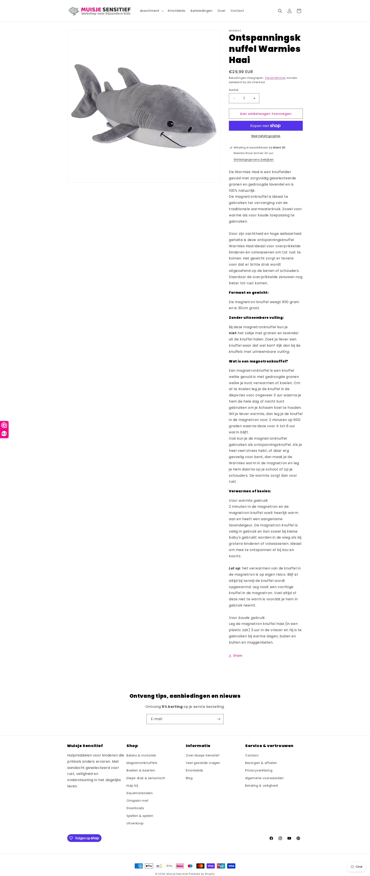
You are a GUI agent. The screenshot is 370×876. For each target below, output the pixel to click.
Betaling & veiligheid (261, 785)
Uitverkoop (135, 823)
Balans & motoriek (141, 755)
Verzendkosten (275, 78)
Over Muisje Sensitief (203, 755)
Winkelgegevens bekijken (254, 159)
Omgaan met (138, 801)
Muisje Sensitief (177, 874)
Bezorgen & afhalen (261, 763)
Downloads (135, 808)
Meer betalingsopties (265, 136)
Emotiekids (194, 770)
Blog (189, 778)
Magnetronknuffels (142, 763)
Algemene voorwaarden (264, 778)
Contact (252, 755)
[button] (151, 10)
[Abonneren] (218, 719)
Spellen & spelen (140, 816)
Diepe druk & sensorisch (146, 778)
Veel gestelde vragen (203, 763)
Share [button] (237, 655)
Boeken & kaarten (141, 770)
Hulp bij (132, 785)
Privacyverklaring (258, 770)
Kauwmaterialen (140, 793)
